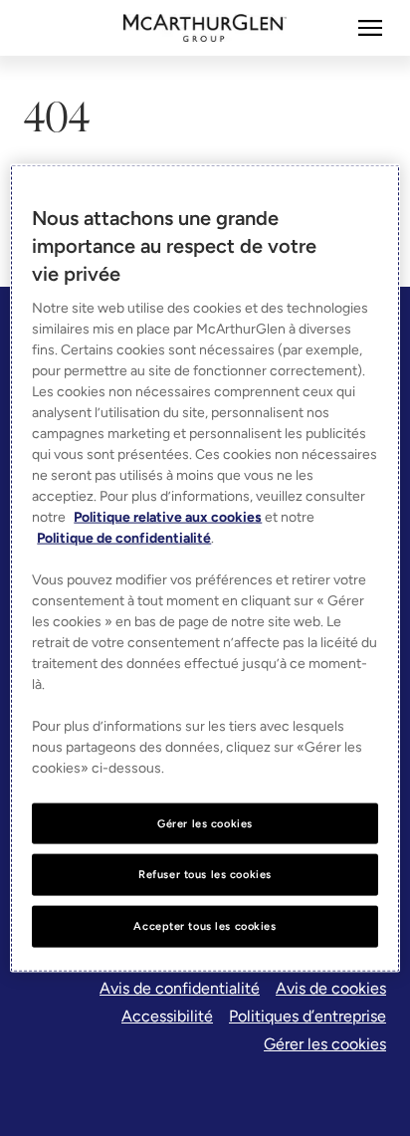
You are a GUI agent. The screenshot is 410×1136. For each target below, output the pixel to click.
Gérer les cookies (325, 1043)
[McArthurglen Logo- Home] (205, 28)
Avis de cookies (331, 988)
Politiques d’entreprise (307, 1016)
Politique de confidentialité (124, 537)
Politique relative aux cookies (168, 516)
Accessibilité (167, 1016)
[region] (204, 568)
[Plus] (370, 28)
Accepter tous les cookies (204, 926)
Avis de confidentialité (180, 988)
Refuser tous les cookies (205, 874)
